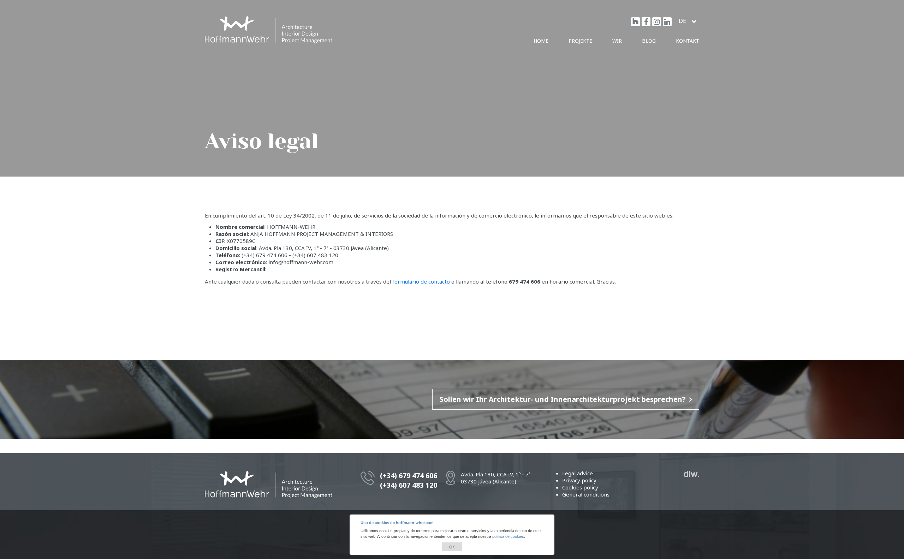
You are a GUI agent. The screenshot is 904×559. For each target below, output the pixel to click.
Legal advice (577, 473)
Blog (649, 40)
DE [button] (683, 21)
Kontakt (687, 40)
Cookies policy (580, 487)
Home (541, 40)
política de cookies (508, 536)
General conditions (585, 494)
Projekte (580, 40)
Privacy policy (579, 480)
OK (452, 546)
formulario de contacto (421, 281)
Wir (617, 40)
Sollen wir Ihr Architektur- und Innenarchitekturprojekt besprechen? (563, 399)
